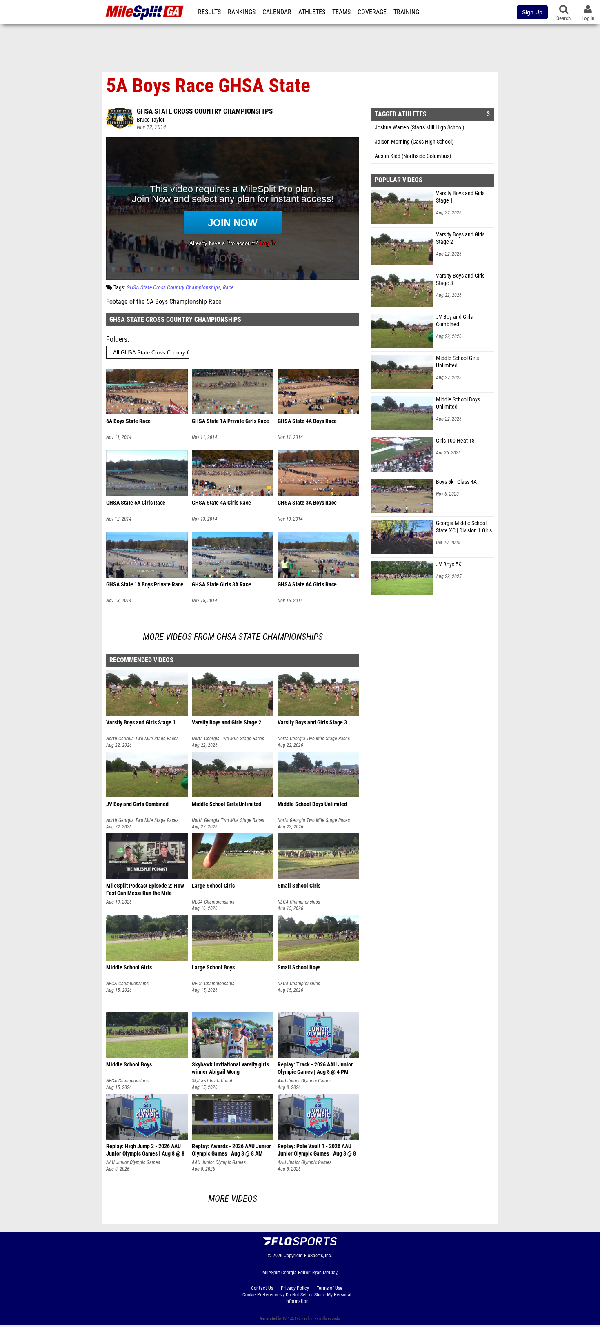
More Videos (232, 1198)
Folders (116, 339)
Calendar (276, 12)
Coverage (372, 12)
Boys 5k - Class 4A (456, 482)
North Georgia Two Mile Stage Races (142, 738)
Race (228, 287)
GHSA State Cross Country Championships (205, 111)
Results (209, 12)
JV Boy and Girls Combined (454, 321)
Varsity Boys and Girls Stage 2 (460, 238)
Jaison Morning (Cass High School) (414, 141)
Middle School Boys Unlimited (458, 403)
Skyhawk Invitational (212, 1081)
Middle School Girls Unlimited (457, 362)
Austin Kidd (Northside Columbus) (413, 156)
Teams (341, 12)
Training (406, 12)
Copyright (293, 1255)
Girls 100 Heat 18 (455, 440)
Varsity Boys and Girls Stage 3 (460, 279)
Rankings (242, 12)
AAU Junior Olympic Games (304, 1081)
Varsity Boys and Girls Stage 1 (460, 197)
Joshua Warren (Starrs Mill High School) (419, 127)
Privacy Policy (295, 1288)
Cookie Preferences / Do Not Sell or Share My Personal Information (296, 1298)
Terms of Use (329, 1288)
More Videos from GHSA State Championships (233, 637)
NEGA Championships (213, 902)
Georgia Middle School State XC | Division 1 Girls (464, 527)
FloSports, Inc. (318, 1255)
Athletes (311, 12)
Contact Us (262, 1288)
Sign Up (532, 12)
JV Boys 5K (449, 564)
